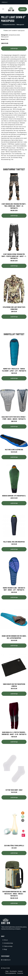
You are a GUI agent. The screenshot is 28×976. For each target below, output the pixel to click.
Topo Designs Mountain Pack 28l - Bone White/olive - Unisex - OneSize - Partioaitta (14, 894)
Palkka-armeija (8, 946)
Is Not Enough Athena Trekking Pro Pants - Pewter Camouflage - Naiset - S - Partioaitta (14, 256)
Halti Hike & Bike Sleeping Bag (14, 449)
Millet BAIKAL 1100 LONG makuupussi (14, 542)
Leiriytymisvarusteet (9, 24)
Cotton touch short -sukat (14, 790)
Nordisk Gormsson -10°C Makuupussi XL (14, 496)
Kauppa (22, 9)
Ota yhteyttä (13, 971)
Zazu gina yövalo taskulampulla (14, 845)
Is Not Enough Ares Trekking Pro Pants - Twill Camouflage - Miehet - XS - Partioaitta (14, 206)
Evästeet (20, 971)
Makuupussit (20, 24)
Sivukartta (20, 973)
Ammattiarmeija (8, 943)
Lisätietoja (14, 48)
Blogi (5, 949)
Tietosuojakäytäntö (10, 973)
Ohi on (6, 940)
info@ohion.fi (4, 2)
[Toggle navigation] (3, 9)
